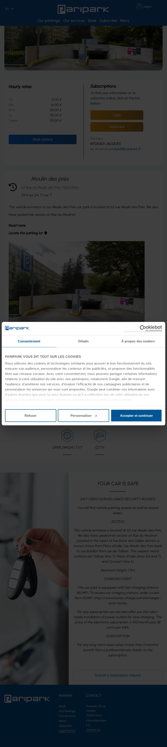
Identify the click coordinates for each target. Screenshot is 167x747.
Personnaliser (81, 415)
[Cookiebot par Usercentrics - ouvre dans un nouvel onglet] (143, 328)
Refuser (31, 415)
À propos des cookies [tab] (138, 341)
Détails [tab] (83, 341)
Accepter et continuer (136, 415)
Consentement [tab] (29, 341)
